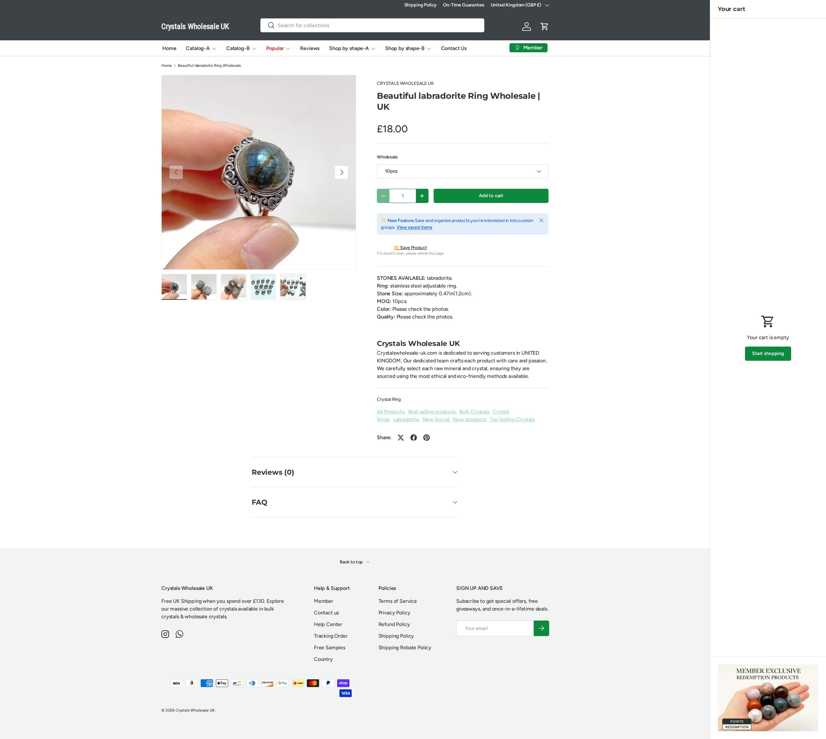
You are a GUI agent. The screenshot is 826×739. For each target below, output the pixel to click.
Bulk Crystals (474, 412)
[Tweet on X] (400, 437)
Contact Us (454, 48)
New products (469, 419)
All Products (390, 412)
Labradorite (406, 419)
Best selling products (432, 412)
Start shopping (768, 353)
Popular (275, 48)
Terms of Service (397, 601)
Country (323, 659)
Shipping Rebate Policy (404, 647)
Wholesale (387, 157)
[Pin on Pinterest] (426, 437)
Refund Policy (394, 624)
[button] (545, 26)
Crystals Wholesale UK (195, 710)
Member (323, 601)
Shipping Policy (420, 5)
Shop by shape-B (405, 48)
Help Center (328, 624)
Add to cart (491, 195)
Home (169, 48)
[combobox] (372, 25)
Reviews (309, 48)
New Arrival (436, 419)
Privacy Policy (394, 613)
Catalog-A (198, 48)
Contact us (326, 613)
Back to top (352, 562)
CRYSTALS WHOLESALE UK (405, 83)
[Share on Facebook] (413, 437)
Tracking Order (331, 636)
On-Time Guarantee (463, 5)
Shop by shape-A (349, 48)
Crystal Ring (389, 399)
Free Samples (329, 647)
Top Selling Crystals (512, 419)
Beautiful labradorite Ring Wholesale (209, 65)
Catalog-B (238, 48)
